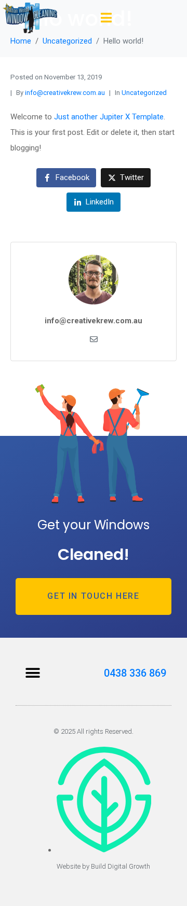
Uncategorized (144, 93)
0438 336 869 (135, 673)
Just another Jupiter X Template (109, 116)
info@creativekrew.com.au (65, 93)
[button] (32, 672)
